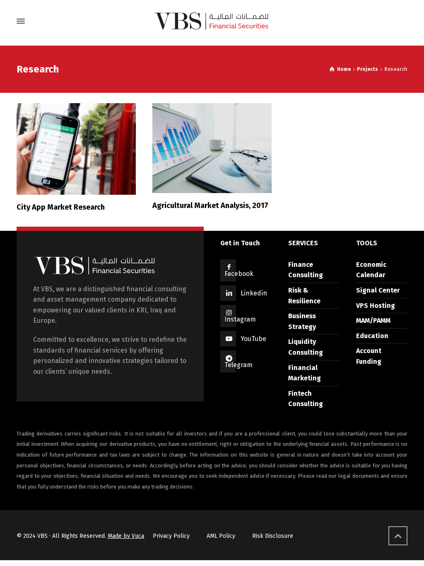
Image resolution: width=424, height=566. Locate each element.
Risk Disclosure (272, 535)
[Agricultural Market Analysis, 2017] (212, 148)
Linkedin (254, 293)
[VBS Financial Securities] (212, 21)
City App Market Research (61, 207)
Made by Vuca (126, 535)
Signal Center (378, 290)
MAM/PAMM (373, 320)
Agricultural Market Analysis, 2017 (210, 205)
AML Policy (221, 535)
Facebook (238, 274)
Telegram (238, 365)
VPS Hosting (375, 306)
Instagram (240, 319)
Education (372, 336)
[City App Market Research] (76, 149)
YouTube (253, 339)
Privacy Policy (171, 535)
